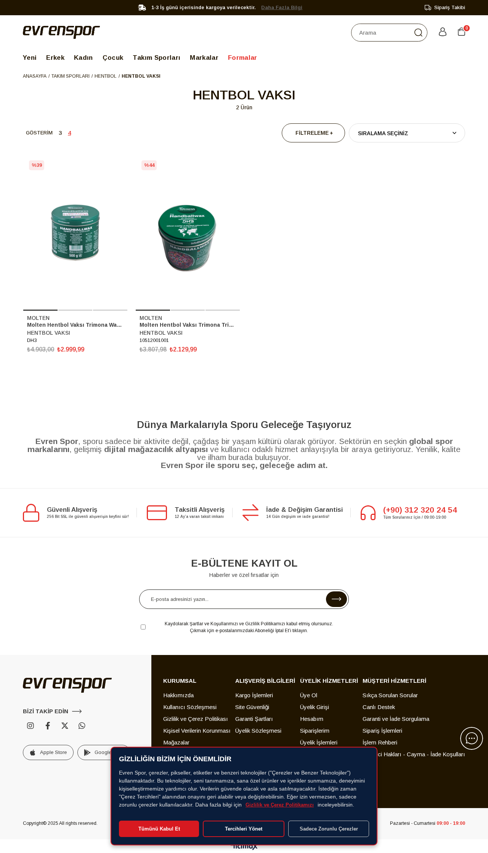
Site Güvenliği (252, 707)
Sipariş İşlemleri (382, 730)
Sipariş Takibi (449, 7)
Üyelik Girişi (314, 707)
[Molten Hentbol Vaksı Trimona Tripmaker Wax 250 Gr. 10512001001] (188, 233)
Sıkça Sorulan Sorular (390, 695)
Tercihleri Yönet (243, 829)
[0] (461, 32)
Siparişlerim (314, 730)
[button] (40, 310)
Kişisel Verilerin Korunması (197, 730)
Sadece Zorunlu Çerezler (329, 829)
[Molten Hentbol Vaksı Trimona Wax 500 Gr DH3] (75, 233)
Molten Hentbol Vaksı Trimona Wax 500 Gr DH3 (75, 325)
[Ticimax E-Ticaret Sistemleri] (244, 847)
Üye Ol (308, 695)
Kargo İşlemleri (254, 695)
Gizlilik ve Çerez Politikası (195, 719)
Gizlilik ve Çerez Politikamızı (280, 805)
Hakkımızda (178, 695)
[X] (64, 725)
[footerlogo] (67, 685)
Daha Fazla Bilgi (281, 7)
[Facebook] (47, 725)
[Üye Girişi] (442, 32)
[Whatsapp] (82, 725)
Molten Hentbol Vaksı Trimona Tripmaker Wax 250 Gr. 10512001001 (188, 325)
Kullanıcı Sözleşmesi (190, 707)
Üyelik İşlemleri (318, 742)
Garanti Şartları (254, 719)
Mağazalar (176, 742)
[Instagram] (30, 725)
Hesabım (311, 719)
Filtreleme (312, 133)
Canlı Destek (379, 707)
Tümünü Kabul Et (159, 829)
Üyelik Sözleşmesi (258, 730)
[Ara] (418, 32)
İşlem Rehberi (380, 742)
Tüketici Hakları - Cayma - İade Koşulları (414, 754)
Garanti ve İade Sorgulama (396, 719)
